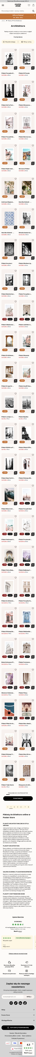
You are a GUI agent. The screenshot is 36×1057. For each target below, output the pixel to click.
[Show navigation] (3, 5)
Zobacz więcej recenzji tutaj (18, 953)
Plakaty (10, 21)
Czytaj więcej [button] (18, 37)
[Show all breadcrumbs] (3, 21)
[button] (28, 1048)
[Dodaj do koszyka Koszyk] (15, 68)
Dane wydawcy (26, 1036)
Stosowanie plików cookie (13, 1036)
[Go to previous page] (7, 807)
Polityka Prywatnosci (18, 1038)
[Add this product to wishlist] (15, 50)
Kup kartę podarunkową (19, 1027)
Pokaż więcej (18, 798)
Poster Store (22, 1052)
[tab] (29, 5)
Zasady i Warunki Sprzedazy (18, 1033)
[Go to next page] (28, 807)
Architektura (18, 21)
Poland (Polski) (18, 1048)
